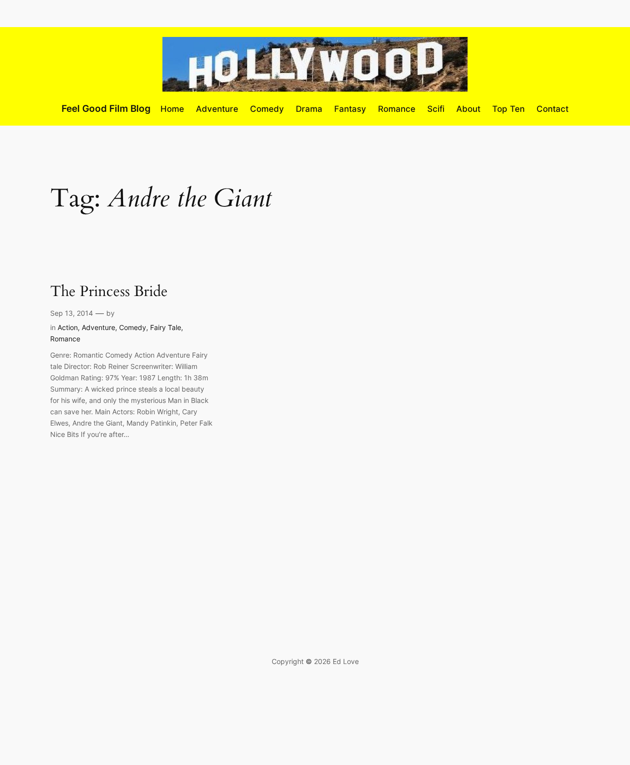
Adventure (98, 327)
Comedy (132, 327)
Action (68, 327)
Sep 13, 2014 (71, 313)
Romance (65, 338)
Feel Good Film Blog (106, 108)
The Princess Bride (109, 292)
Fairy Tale (165, 327)
